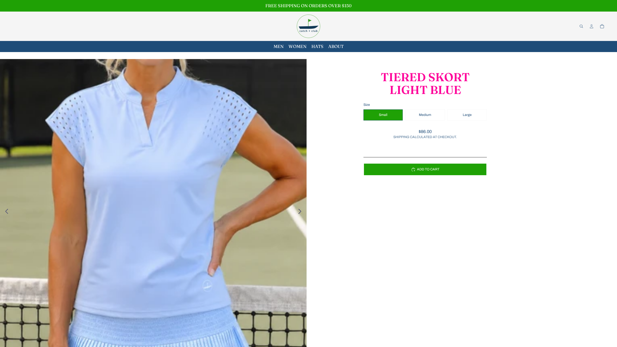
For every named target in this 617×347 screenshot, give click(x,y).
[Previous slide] (5, 212)
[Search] (581, 26)
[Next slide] (301, 212)
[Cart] (602, 26)
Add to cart (428, 169)
